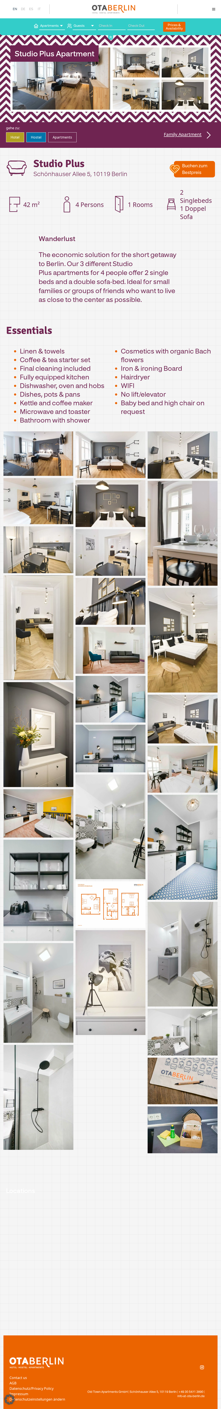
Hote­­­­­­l (15, 137)
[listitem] (38, 454)
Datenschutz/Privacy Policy (31, 1388)
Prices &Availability (174, 27)
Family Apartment (183, 134)
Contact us (18, 1377)
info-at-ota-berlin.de (191, 1396)
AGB (12, 1383)
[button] (194, 169)
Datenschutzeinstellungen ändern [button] (37, 1399)
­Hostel (36, 137)
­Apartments (62, 137)
